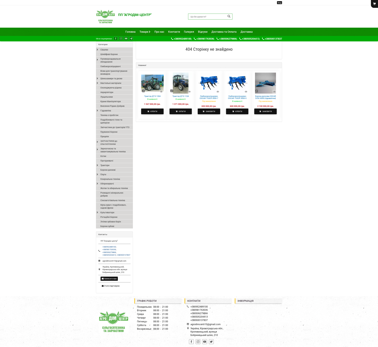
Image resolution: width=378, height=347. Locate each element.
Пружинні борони (108, 131)
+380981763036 (246, 13)
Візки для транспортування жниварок (113, 72)
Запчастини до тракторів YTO (114, 127)
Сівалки (104, 49)
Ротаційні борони (108, 217)
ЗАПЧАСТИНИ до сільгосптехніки (108, 142)
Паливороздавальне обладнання (110, 60)
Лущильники (106, 96)
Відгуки (202, 31)
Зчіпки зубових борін (110, 221)
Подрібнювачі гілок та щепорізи (111, 121)
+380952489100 (246, 9)
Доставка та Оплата (224, 31)
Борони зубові (107, 226)
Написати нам (110, 278)
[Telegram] (131, 38)
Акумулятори (106, 92)
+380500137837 (246, 23)
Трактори (104, 165)
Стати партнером (112, 285)
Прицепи (104, 136)
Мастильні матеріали (110, 83)
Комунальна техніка (110, 179)
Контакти (174, 31)
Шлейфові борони (109, 54)
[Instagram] (121, 38)
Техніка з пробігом (109, 115)
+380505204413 (246, 19)
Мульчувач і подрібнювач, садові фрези (113, 206)
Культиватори (107, 212)
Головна (130, 31)
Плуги (103, 174)
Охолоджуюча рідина (111, 87)
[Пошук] (229, 16)
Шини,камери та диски (111, 78)
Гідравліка (105, 110)
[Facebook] (116, 38)
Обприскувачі (107, 183)
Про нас (159, 31)
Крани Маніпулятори (110, 101)
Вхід (279, 2)
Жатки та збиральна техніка (114, 188)
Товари (144, 31)
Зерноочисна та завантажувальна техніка (113, 150)
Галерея (189, 31)
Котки (103, 156)
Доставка (247, 31)
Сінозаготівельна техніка (112, 200)
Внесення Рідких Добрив (112, 106)
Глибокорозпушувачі (110, 66)
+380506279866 (246, 16)
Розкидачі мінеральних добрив (111, 194)
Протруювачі (106, 160)
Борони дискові (108, 169)
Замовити (209, 111)
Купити (153, 111)
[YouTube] (126, 38)
